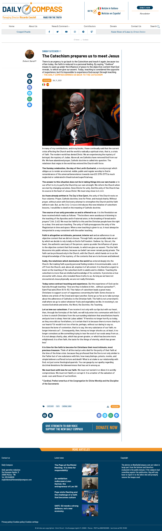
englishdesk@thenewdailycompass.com (17, 479)
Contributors (90, 26)
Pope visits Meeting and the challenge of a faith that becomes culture (66, 495)
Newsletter (145, 13)
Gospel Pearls (23, 31)
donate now (145, 7)
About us (33, 26)
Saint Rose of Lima (120, 31)
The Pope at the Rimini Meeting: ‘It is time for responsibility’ (65, 467)
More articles (81, 449)
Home (11, 26)
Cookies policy (18, 522)
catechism (50, 406)
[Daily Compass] (40, 11)
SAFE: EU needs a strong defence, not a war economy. (66, 508)
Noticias (110, 13)
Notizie (109, 8)
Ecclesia (85, 40)
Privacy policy (7, 522)
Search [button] (153, 26)
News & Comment (60, 26)
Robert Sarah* (29, 61)
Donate (113, 26)
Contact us (136, 26)
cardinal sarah (66, 406)
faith (57, 406)
